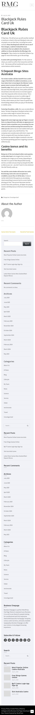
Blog (5, 375)
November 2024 (8, 326)
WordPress (20, 713)
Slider (6, 403)
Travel (6, 412)
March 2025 (7, 316)
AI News (6, 370)
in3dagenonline (6, 711)
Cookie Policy (15, 709)
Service (6, 398)
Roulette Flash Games (27, 232)
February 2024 (8, 344)
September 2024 (9, 335)
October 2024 (8, 330)
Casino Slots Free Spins (8, 232)
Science (6, 393)
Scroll (32, 711)
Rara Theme (5, 713)
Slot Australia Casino (10, 269)
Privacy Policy (5, 709)
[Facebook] (5, 640)
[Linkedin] (17, 640)
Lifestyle (6, 379)
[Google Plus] (21, 640)
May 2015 (6, 354)
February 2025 (8, 321)
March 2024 (7, 340)
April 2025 (7, 312)
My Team (6, 384)
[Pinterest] (13, 640)
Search (6, 240)
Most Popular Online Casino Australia (15, 255)
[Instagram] (24, 640)
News (5, 389)
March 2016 (7, 349)
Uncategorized (8, 417)
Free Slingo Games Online (11, 260)
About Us (7, 365)
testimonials (7, 408)
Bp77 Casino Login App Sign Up (13, 264)
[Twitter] (9, 640)
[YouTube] (28, 640)
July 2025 (7, 298)
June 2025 (7, 302)
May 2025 (6, 307)
